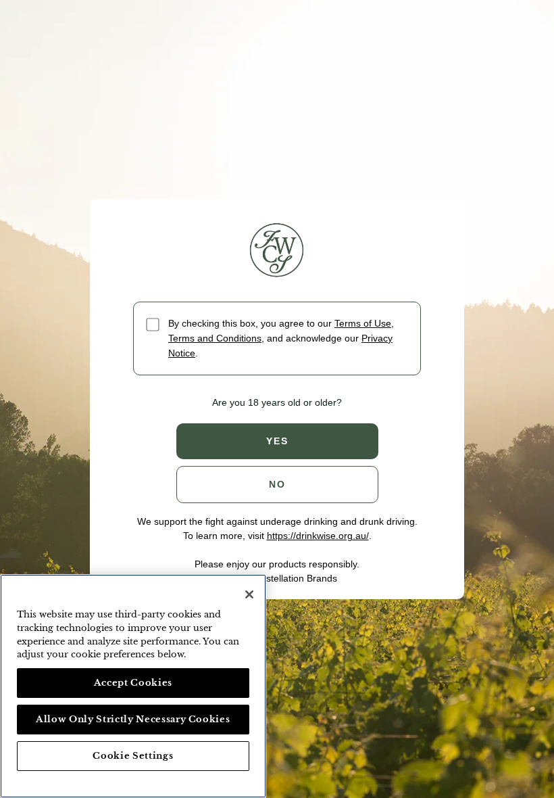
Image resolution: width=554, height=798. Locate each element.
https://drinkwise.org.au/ (318, 535)
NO (277, 484)
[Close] (249, 594)
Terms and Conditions (214, 338)
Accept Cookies (133, 682)
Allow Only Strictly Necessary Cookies (133, 719)
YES (277, 441)
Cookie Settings (133, 755)
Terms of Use (362, 323)
